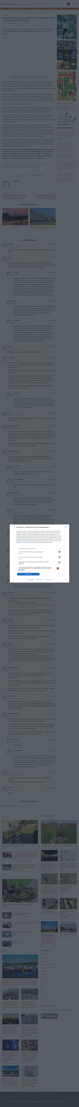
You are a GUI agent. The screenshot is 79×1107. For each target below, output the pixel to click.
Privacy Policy (48, 579)
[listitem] (39, 548)
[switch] (59, 552)
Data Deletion (30, 579)
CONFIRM (28, 574)
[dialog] (39, 553)
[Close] (66, 527)
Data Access (39, 579)
